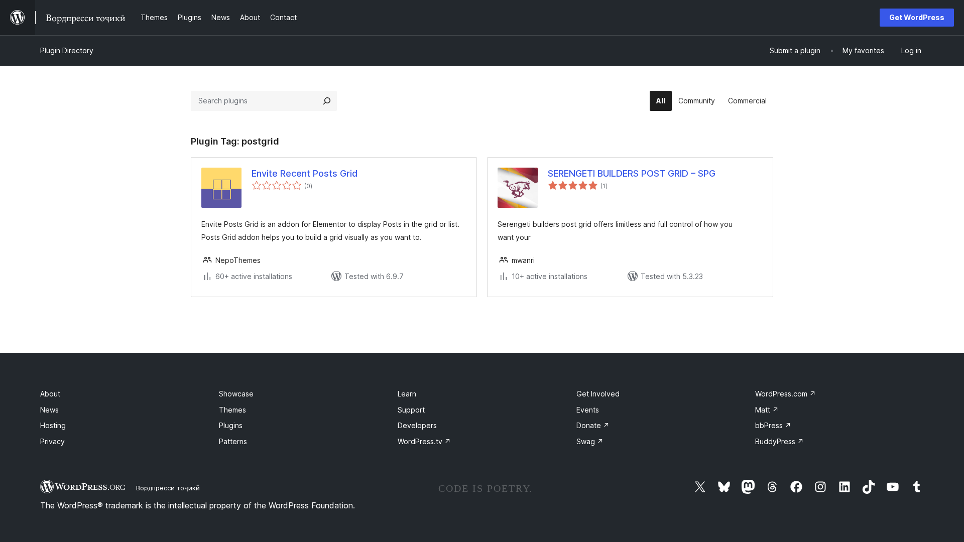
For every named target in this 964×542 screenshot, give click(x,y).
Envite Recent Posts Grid (304, 173)
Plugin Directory (66, 50)
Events (587, 409)
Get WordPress (916, 17)
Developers (417, 425)
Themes (232, 409)
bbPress (773, 425)
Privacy (52, 441)
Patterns (233, 441)
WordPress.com (785, 393)
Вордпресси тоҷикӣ (168, 488)
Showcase (236, 393)
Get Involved (598, 393)
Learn (407, 393)
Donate (593, 425)
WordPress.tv (424, 441)
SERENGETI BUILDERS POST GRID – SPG (631, 173)
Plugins (231, 425)
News (49, 409)
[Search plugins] (327, 101)
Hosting (53, 425)
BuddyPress (779, 441)
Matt (767, 409)
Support (411, 409)
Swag (590, 441)
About (50, 393)
